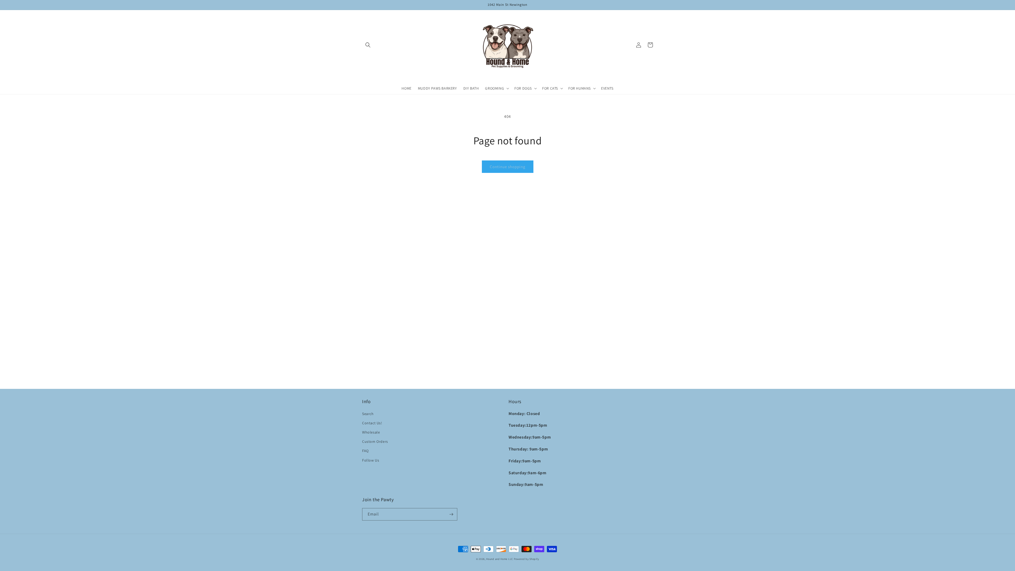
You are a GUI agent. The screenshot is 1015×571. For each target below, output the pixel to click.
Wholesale (371, 432)
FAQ (365, 450)
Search (368, 413)
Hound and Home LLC (499, 559)
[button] (368, 45)
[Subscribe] (451, 514)
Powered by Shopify (526, 559)
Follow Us (370, 460)
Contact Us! (372, 423)
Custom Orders (375, 441)
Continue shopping (507, 166)
